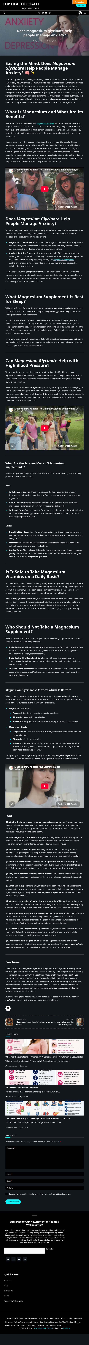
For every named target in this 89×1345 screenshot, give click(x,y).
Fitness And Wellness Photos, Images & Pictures (21, 1322)
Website (10, 1188)
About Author (54, 1318)
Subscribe (81, 5)
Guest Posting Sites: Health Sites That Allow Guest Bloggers (60, 1322)
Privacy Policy (31, 1326)
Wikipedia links (43, 1326)
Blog (6, 1285)
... (69, 1061)
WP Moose (66, 1328)
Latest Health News (18, 1326)
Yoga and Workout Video (13, 1301)
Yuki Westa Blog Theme (43, 1328)
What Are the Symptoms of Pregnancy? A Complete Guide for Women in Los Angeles (44, 1057)
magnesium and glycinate (63, 259)
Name (9, 1174)
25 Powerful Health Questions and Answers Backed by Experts (26, 1318)
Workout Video (55, 1326)
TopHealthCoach (39, 41)
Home (6, 1296)
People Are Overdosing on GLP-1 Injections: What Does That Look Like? (38, 1118)
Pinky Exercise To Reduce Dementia (21, 1087)
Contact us (8, 1290)
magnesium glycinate (45, 123)
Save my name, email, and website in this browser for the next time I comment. (40, 1194)
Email (9, 1181)
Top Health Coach (21, 3)
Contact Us (78, 1318)
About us (7, 1280)
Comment (11, 1148)
